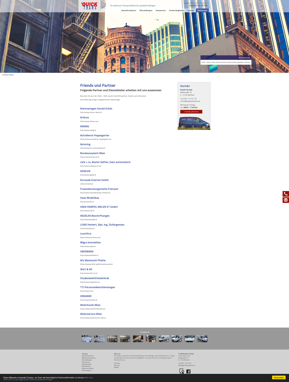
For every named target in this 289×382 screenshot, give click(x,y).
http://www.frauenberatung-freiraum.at (95, 192)
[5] (138, 338)
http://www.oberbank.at (89, 255)
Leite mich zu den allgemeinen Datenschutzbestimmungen (27, 379)
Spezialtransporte (87, 356)
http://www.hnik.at (87, 210)
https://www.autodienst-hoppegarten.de (95, 139)
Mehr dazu (88, 377)
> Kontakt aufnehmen (191, 111)
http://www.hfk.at (87, 201)
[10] (202, 338)
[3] (112, 338)
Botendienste (86, 366)
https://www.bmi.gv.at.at (89, 157)
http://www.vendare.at (88, 299)
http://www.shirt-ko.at (89, 273)
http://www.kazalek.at (88, 219)
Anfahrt (116, 367)
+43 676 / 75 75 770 (198, 5)
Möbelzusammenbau (89, 358)
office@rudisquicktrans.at (190, 101)
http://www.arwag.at (88, 130)
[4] (125, 338)
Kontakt (186, 3)
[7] (164, 338)
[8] (176, 338)
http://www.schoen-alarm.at (91, 112)
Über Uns (117, 365)
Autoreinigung (86, 370)
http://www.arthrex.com (89, 121)
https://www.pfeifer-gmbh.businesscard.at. (96, 264)
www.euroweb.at (86, 183)
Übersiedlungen (87, 360)
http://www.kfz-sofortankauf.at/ (93, 148)
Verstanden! (279, 377)
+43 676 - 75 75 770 (184, 363)
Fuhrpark (117, 363)
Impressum (203, 3)
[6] (151, 338)
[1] (86, 338)
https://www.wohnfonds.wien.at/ (93, 308)
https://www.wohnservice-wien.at (93, 317)
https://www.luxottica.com (90, 237)
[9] (189, 338)
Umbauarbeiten (87, 364)
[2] (99, 338)
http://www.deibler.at (88, 174)
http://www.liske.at (87, 228)
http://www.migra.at (88, 246)
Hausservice (86, 362)
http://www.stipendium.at (90, 282)
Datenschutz (194, 3)
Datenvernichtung (87, 368)
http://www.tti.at (86, 291)
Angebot (140, 358)
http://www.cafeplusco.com (90, 166)
